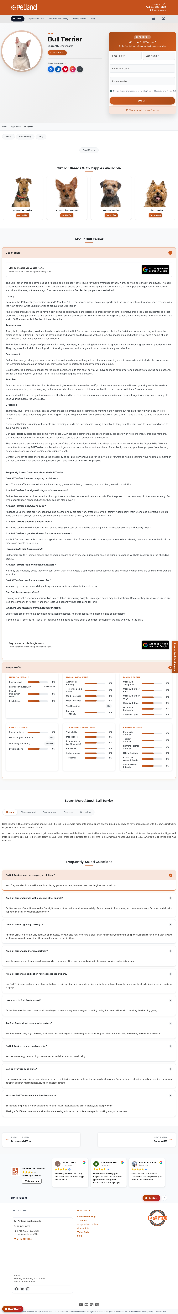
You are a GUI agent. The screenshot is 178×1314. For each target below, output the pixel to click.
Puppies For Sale (36, 18)
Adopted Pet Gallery (58, 18)
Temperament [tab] (28, 812)
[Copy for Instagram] (73, 69)
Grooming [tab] (85, 812)
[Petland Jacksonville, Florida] (24, 7)
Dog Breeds (15, 126)
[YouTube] (22, 1289)
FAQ (41, 136)
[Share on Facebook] (51, 69)
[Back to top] (164, 1198)
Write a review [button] (32, 1181)
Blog (93, 18)
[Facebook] (16, 1289)
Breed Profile (25, 136)
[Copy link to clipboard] (80, 69)
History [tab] (10, 812)
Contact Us (83, 1228)
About (8, 136)
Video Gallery (84, 1232)
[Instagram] (27, 1289)
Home (5, 126)
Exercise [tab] (68, 812)
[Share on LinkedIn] (58, 69)
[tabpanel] (89, 832)
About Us (82, 1220)
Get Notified (22, 215)
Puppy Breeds (79, 18)
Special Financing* (86, 1216)
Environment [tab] (50, 812)
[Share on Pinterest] (65, 69)
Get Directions (24, 1238)
